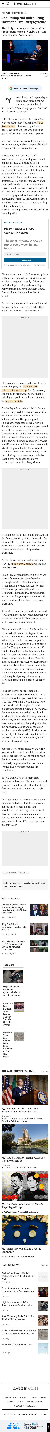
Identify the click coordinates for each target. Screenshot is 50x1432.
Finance (33, 1397)
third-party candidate (22, 564)
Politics (7, 1397)
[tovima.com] (25, 3)
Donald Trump (9, 873)
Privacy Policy (33, 1414)
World (15, 1397)
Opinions (29, 1401)
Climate (19, 1401)
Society (23, 1397)
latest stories (17, 887)
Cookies (43, 1414)
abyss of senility (14, 401)
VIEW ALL (44, 1071)
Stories (39, 1401)
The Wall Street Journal (10, 73)
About (6, 1414)
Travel (10, 1401)
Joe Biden (24, 873)
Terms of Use (22, 1414)
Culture (42, 1397)
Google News (29, 883)
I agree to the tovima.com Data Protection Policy (25, 265)
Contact (13, 1414)
